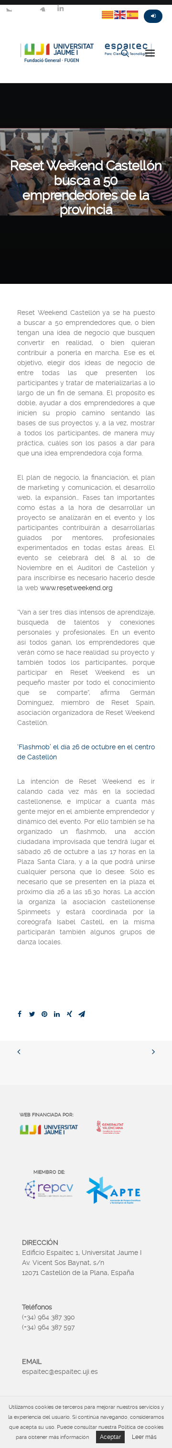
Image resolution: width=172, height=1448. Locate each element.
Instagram (43, 8)
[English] (120, 14)
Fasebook (25, 8)
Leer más (144, 1437)
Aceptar (110, 1437)
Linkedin (60, 8)
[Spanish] (133, 14)
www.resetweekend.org (76, 588)
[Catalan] (108, 14)
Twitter (8, 8)
